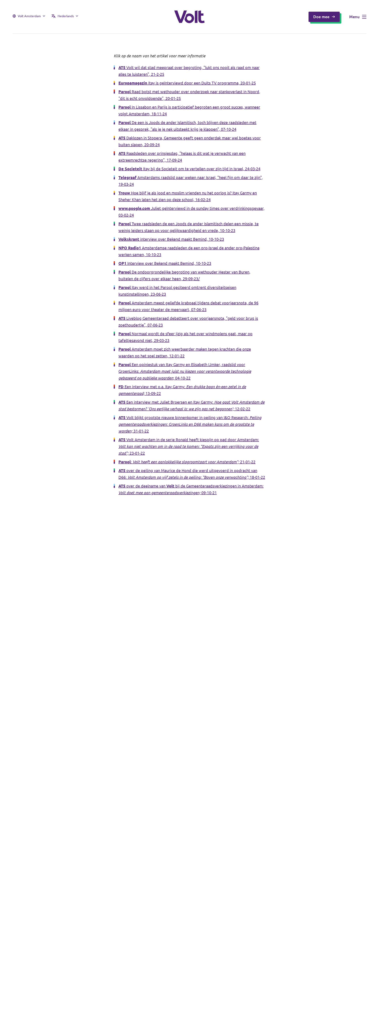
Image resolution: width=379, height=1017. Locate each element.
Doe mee (321, 16)
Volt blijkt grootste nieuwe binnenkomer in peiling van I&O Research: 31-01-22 (189, 424)
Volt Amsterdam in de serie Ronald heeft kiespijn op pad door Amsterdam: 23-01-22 (188, 446)
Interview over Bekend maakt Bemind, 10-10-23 (164, 263)
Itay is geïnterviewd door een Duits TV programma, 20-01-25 (187, 83)
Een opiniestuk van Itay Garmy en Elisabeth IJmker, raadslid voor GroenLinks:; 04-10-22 (184, 371)
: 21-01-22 (186, 462)
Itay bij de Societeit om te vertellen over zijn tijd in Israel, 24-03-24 (189, 169)
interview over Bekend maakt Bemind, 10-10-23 (171, 239)
